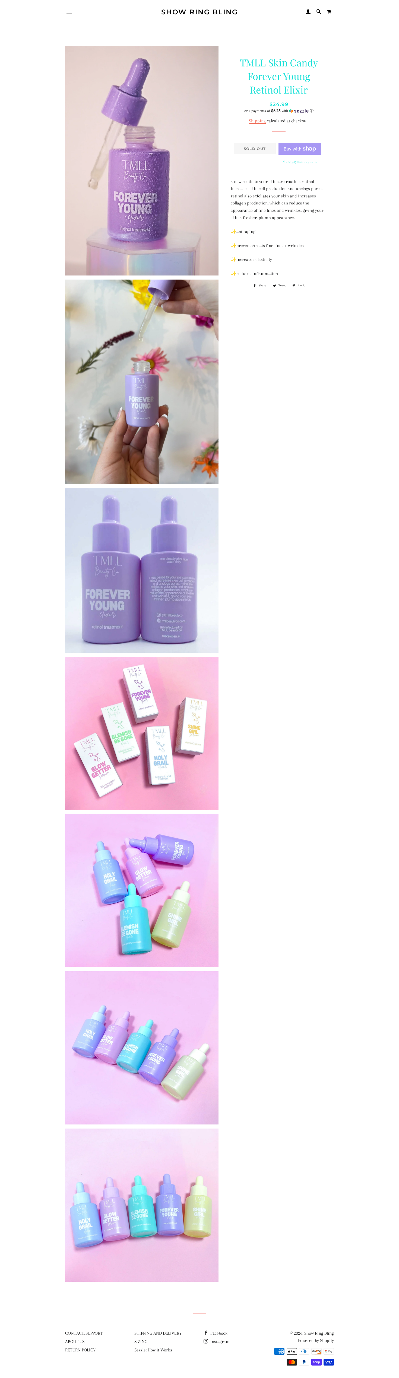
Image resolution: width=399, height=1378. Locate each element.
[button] (279, 110)
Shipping (257, 120)
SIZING (140, 1341)
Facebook (218, 1333)
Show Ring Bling (199, 12)
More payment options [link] (300, 161)
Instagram (219, 1341)
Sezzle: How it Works (153, 1350)
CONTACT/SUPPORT (84, 1333)
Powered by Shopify (316, 1340)
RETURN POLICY (80, 1350)
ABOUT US (74, 1341)
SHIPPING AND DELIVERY (158, 1333)
